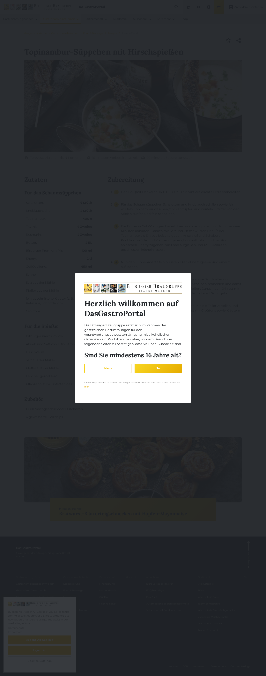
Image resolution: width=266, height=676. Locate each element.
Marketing (69, 597)
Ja (158, 368)
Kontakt (173, 666)
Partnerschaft (107, 577)
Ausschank (152, 577)
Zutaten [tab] (35, 180)
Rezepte (112, 33)
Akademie (131, 577)
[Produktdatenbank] (199, 7)
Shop (247, 577)
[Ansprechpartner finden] (209, 7)
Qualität (104, 597)
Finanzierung (107, 583)
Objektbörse (23, 603)
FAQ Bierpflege (155, 590)
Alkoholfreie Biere (208, 597)
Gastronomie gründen (29, 577)
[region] (39, 635)
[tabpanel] (59, 305)
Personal (68, 603)
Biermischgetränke (209, 603)
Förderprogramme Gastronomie (35, 597)
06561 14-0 (25, 659)
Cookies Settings (240, 666)
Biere (201, 590)
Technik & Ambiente (75, 610)
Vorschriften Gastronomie (31, 590)
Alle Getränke (206, 583)
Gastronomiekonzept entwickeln (35, 583)
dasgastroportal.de (35, 33)
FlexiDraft (151, 597)
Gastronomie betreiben (64, 33)
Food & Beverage (93, 33)
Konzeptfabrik (107, 590)
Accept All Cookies (39, 639)
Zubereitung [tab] (126, 180)
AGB (185, 666)
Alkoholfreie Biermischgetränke (216, 610)
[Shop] (219, 7)
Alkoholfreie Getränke (210, 623)
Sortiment (204, 577)
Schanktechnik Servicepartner (163, 610)
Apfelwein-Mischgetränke (213, 616)
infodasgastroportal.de (33, 667)
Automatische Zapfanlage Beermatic (167, 603)
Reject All (40, 650)
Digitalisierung (71, 583)
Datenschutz (218, 666)
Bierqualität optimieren (160, 583)
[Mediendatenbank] (188, 7)
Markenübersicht (208, 630)
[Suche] (176, 7)
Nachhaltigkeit (107, 603)
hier (86, 386)
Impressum (199, 666)
